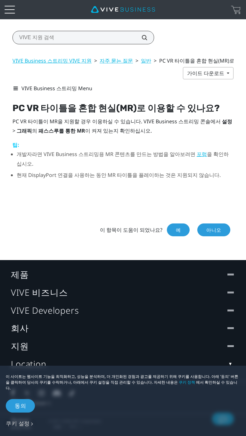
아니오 (213, 230)
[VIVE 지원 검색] (141, 37)
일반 (146, 60)
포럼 (202, 154)
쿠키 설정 (18, 423)
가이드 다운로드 (206, 73)
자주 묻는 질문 (116, 60)
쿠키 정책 (187, 382)
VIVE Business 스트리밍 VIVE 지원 (52, 60)
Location (28, 364)
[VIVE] (123, 9)
